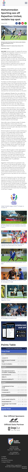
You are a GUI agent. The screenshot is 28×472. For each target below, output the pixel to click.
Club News (4, 458)
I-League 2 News (5, 462)
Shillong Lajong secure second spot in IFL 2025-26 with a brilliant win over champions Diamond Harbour (13, 226)
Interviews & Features (7, 460)
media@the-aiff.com (14, 454)
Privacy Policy (10, 465)
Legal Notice (18, 465)
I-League (3, 456)
